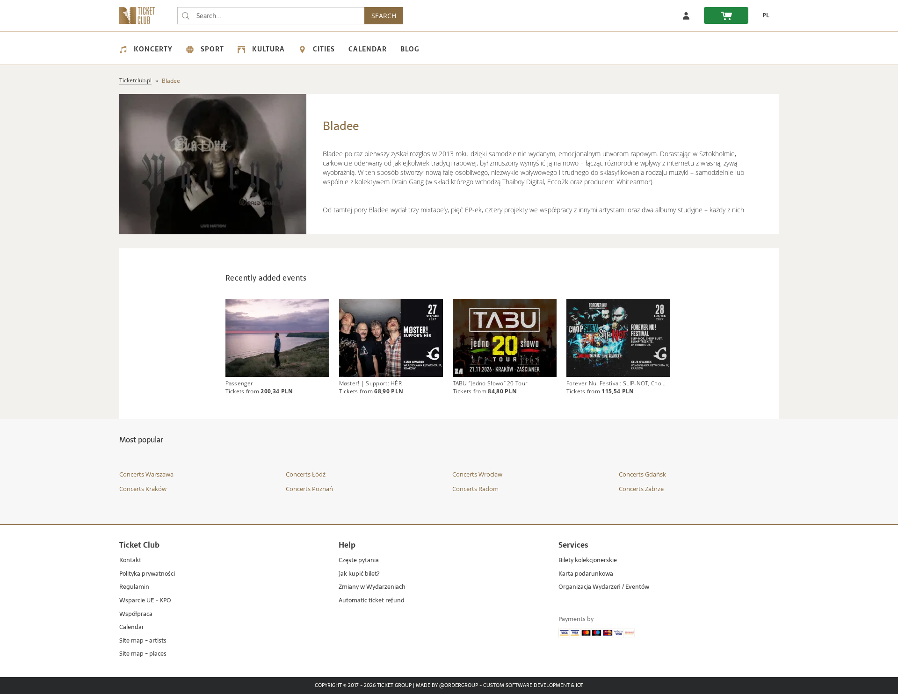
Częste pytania (359, 560)
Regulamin (134, 587)
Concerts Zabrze (641, 488)
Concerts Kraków (143, 488)
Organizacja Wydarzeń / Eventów (603, 587)
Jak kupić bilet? (359, 574)
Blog (409, 49)
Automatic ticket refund (372, 600)
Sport (212, 49)
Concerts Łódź (306, 474)
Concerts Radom (475, 488)
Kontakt (130, 560)
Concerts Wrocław (477, 474)
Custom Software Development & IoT (533, 685)
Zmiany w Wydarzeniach (372, 587)
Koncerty (153, 49)
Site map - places (143, 654)
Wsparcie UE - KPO (145, 600)
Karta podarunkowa (585, 574)
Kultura (268, 49)
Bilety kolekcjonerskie (587, 560)
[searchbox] (270, 15)
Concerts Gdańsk (642, 474)
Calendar (367, 49)
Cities (324, 49)
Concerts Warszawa (146, 474)
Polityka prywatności (147, 574)
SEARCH (383, 15)
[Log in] (686, 15)
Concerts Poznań (309, 488)
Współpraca (135, 614)
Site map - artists (143, 640)
